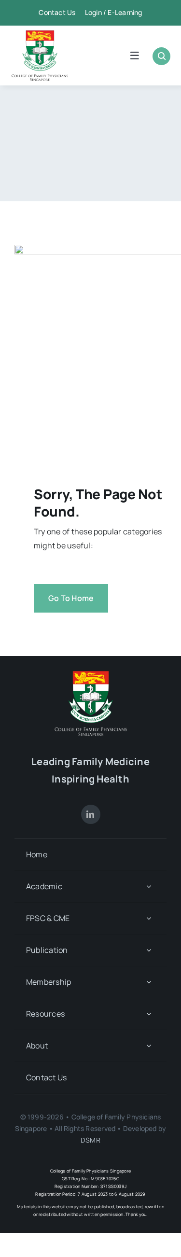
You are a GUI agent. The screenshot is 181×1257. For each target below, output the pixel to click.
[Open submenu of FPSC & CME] (149, 918)
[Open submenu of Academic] (149, 886)
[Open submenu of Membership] (149, 982)
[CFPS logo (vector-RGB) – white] (91, 674)
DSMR (90, 1140)
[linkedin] (90, 814)
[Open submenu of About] (149, 1045)
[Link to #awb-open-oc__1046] (161, 56)
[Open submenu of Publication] (149, 950)
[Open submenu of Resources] (149, 1014)
